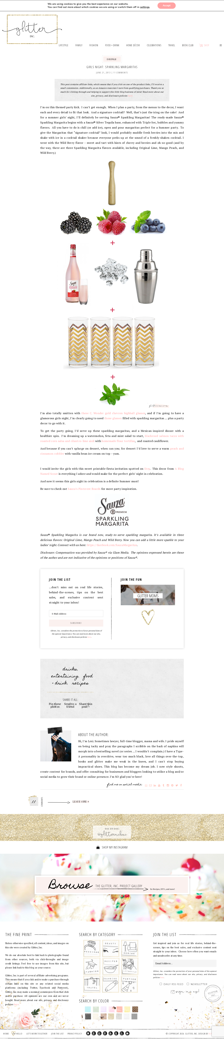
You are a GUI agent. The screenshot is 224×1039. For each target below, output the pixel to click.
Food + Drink (111, 966)
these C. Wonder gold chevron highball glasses (113, 413)
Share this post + (85, 705)
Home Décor (129, 948)
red (119, 1009)
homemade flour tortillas (118, 441)
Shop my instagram (114, 847)
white (127, 1016)
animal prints (135, 1009)
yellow (127, 1009)
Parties (129, 984)
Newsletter (199, 984)
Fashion (92, 966)
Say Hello (17, 1033)
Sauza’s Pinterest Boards (84, 489)
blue (88, 1009)
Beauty (111, 948)
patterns (134, 1016)
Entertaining (64, 676)
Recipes (80, 683)
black (88, 1016)
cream (96, 1016)
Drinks (111, 59)
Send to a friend (70, 705)
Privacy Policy (75, 1033)
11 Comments (120, 72)
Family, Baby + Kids (110, 984)
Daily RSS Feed (173, 984)
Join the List (57, 1033)
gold (111, 1016)
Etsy (147, 469)
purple (104, 1009)
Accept (166, 5)
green (96, 1009)
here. (130, 95)
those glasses (113, 418)
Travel (92, 984)
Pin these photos (55, 705)
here (89, 637)
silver (119, 1016)
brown (103, 1016)
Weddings (92, 948)
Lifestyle (129, 966)
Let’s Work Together (36, 1033)
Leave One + (81, 801)
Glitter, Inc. (32, 25)
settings (144, 7)
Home (6, 1033)
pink (111, 1009)
